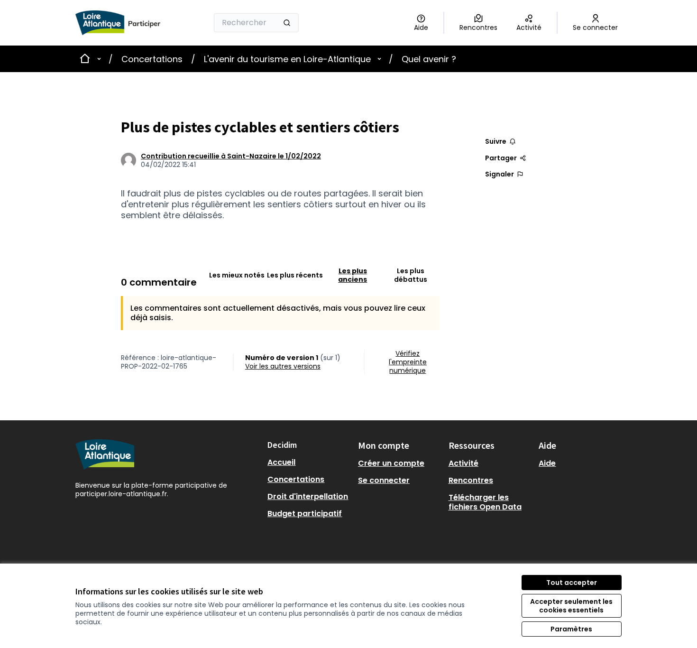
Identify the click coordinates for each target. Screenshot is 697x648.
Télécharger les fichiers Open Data (485, 502)
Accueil (281, 462)
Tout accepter (571, 582)
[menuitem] (308, 462)
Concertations (152, 59)
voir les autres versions (283, 366)
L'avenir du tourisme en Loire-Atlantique (287, 59)
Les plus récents (295, 275)
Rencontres (471, 480)
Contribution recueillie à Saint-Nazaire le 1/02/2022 (231, 156)
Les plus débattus (410, 275)
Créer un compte (391, 463)
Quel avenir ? (429, 59)
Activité (463, 463)
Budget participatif (304, 513)
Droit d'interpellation (307, 496)
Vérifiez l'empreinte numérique (408, 362)
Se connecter (384, 480)
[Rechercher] (286, 23)
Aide (547, 463)
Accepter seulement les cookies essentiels (571, 606)
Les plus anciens (352, 275)
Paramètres (571, 629)
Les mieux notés (237, 275)
